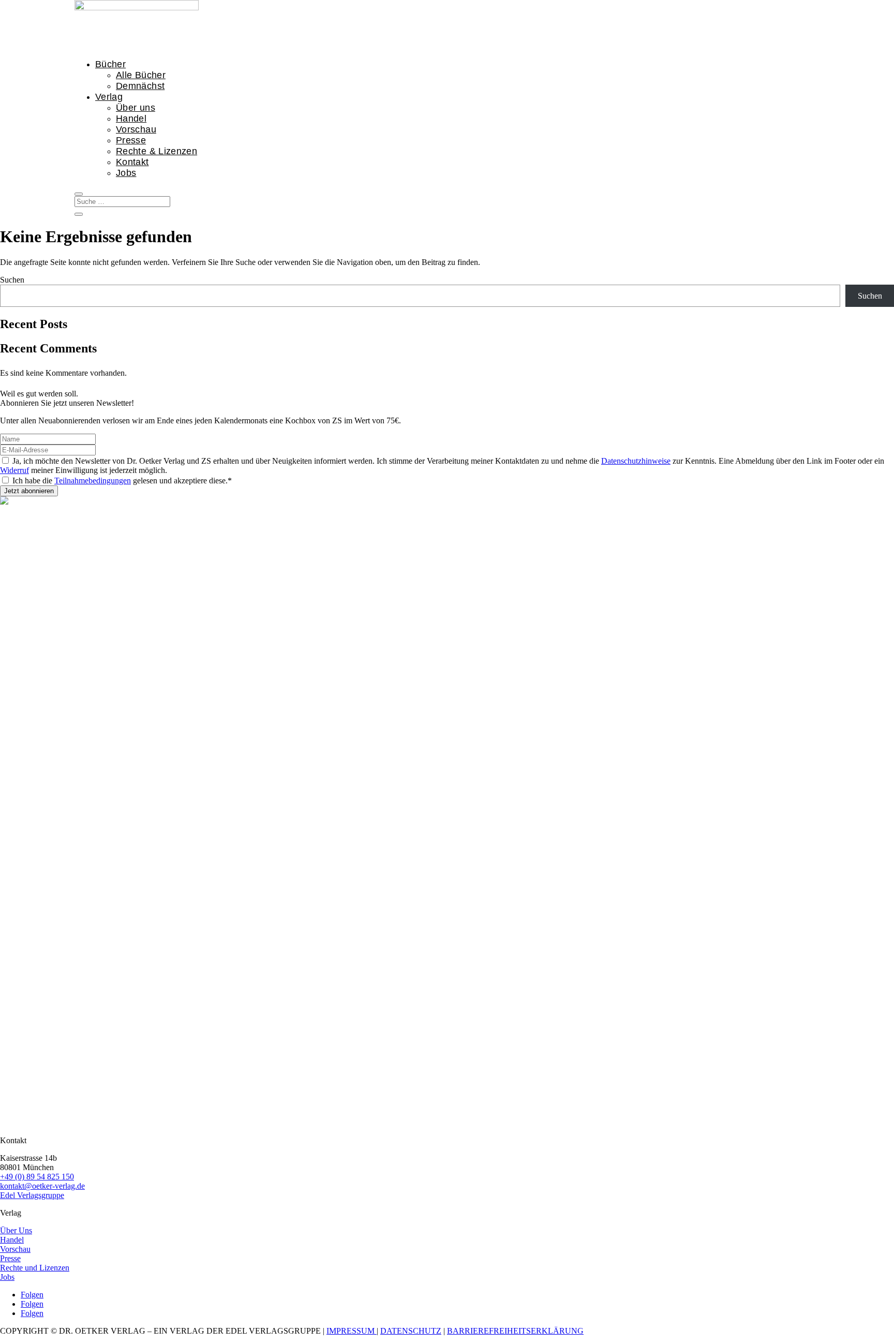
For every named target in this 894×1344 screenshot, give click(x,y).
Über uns (135, 107)
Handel (131, 118)
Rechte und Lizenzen (34, 1267)
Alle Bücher (141, 75)
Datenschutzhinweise (636, 460)
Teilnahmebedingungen (92, 480)
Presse (131, 140)
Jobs (126, 173)
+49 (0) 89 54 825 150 (37, 1176)
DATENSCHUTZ (410, 1330)
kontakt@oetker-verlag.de (42, 1185)
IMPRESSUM (351, 1330)
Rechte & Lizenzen (156, 151)
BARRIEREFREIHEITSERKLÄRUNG (515, 1330)
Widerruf (14, 470)
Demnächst (140, 86)
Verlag (109, 97)
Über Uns (16, 1230)
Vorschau (136, 129)
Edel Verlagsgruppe (32, 1195)
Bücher (110, 64)
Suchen (12, 279)
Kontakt (132, 162)
